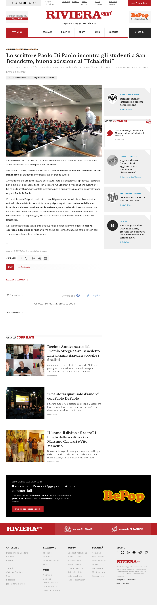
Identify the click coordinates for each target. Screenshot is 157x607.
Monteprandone (99, 572)
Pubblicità (10, 579)
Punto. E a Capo (75, 556)
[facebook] (12, 3)
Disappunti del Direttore (17, 552)
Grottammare (98, 564)
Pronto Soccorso (51, 582)
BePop (46, 564)
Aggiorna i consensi (123, 583)
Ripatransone (98, 576)
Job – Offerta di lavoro (15, 583)
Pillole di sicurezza (129, 94)
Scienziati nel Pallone (77, 552)
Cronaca (10, 556)
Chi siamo (47, 552)
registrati (97, 295)
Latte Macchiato (75, 576)
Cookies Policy (131, 580)
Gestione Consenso (52, 590)
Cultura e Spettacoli (17, 49)
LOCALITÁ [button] (113, 32)
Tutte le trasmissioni (77, 579)
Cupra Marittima (99, 560)
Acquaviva (96, 552)
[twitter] (34, 3)
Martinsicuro (97, 568)
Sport (8, 576)
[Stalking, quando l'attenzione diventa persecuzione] (127, 102)
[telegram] (29, 3)
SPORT (82, 32)
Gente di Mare (74, 564)
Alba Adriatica (98, 556)
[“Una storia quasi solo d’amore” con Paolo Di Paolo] (54, 403)
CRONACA (47, 32)
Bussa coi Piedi (74, 560)
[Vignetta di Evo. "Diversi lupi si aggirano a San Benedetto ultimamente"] (127, 166)
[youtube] (24, 3)
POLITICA (65, 32)
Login (87, 295)
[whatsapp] (20, 3)
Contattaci (47, 556)
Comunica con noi (51, 560)
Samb (8, 564)
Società (33, 49)
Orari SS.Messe (50, 586)
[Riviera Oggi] (78, 15)
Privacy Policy (121, 580)
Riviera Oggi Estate (76, 572)
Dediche (75, 1)
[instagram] (16, 3)
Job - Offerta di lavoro (131, 193)
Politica (9, 560)
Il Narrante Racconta (77, 568)
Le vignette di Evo (128, 156)
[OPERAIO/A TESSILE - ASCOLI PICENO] (127, 199)
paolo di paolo (24, 267)
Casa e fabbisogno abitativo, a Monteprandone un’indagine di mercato (129, 133)
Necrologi (66, 1)
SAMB (97, 32)
